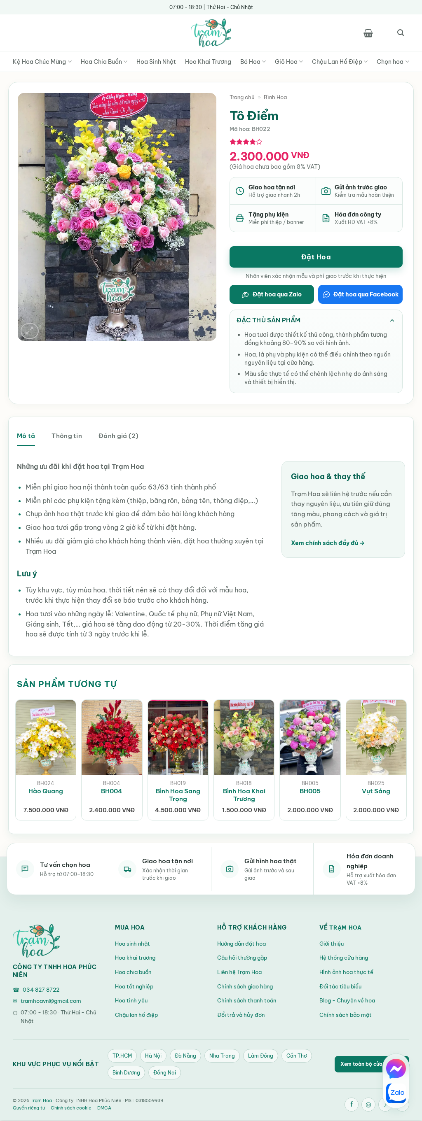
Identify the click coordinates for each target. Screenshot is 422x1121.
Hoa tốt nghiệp (134, 986)
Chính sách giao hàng (245, 986)
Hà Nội (153, 1056)
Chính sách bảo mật (345, 1014)
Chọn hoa (390, 61)
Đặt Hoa (316, 257)
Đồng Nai (164, 1073)
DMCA (104, 1108)
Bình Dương (126, 1073)
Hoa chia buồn (133, 972)
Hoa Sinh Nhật (156, 61)
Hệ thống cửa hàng (343, 957)
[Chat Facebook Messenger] (396, 1069)
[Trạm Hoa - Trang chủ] (36, 941)
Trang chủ (242, 97)
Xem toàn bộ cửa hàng (371, 1064)
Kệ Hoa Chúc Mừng (39, 61)
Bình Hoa (275, 97)
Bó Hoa (250, 61)
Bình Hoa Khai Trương (244, 795)
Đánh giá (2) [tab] (118, 436)
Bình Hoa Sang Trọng (178, 795)
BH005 (310, 791)
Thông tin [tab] (67, 436)
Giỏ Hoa (286, 61)
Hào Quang (45, 791)
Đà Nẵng (185, 1056)
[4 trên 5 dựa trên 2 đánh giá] (246, 141)
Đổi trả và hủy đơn (241, 1014)
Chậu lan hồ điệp (136, 1014)
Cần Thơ (296, 1056)
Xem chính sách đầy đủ (328, 543)
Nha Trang (222, 1056)
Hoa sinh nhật (132, 943)
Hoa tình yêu (131, 1000)
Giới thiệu (331, 943)
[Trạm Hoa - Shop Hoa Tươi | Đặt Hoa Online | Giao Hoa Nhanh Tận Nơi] (211, 32)
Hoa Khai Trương (208, 61)
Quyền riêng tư (29, 1108)
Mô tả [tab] (26, 436)
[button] (368, 33)
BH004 (111, 791)
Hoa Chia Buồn (101, 61)
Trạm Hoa (345, 927)
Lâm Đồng (260, 1056)
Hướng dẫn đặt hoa (241, 943)
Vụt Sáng (376, 791)
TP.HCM (122, 1056)
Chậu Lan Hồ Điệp (337, 61)
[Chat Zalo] (396, 1093)
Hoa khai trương (135, 957)
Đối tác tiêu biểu (340, 986)
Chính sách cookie (71, 1108)
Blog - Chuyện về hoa (347, 1000)
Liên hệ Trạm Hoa (239, 972)
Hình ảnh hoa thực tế (346, 972)
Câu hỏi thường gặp (242, 957)
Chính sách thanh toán (246, 1000)
